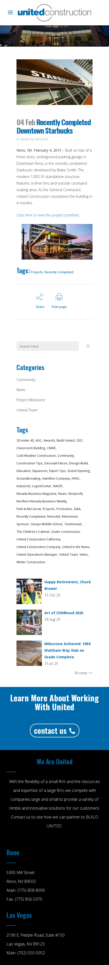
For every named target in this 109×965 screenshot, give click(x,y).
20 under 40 (25, 440)
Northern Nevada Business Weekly (41, 501)
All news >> (84, 672)
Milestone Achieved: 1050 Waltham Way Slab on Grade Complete (67, 650)
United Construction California (38, 539)
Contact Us (50, 730)
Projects (37, 272)
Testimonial (72, 524)
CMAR (51, 448)
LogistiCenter (41, 486)
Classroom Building (30, 448)
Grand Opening (78, 471)
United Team (27, 410)
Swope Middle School (46, 524)
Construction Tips (29, 463)
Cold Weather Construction (36, 455)
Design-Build (78, 463)
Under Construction (65, 532)
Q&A (77, 509)
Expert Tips (57, 471)
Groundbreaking (28, 478)
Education (23, 471)
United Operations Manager (36, 554)
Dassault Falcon (55, 463)
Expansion (39, 471)
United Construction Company (38, 547)
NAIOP (58, 486)
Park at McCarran (28, 509)
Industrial (23, 486)
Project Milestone (30, 399)
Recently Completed (59, 272)
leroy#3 (41, 139)
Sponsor (22, 524)
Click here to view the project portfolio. (48, 215)
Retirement (70, 516)
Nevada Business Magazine (36, 493)
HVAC (76, 478)
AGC (38, 440)
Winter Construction (30, 562)
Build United (66, 440)
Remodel (53, 516)
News (25, 139)
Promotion (64, 509)
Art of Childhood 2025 (63, 612)
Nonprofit (75, 493)
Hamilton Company (56, 478)
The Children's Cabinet (32, 532)
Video (84, 554)
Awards (49, 440)
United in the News (75, 547)
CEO (79, 440)
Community (25, 379)
